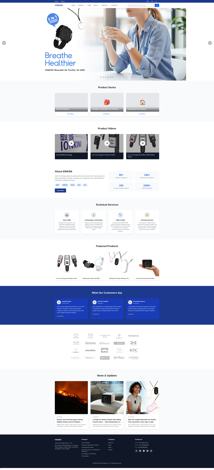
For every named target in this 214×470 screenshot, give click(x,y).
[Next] (210, 43)
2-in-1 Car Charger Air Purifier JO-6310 (103, 155)
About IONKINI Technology (64, 155)
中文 (152, 1)
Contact (110, 449)
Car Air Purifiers (86, 442)
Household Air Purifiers (88, 447)
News (95, 5)
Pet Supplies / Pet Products (89, 453)
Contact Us (114, 5)
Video (89, 5)
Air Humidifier (85, 456)
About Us (104, 5)
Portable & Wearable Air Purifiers (90, 445)
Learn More (60, 190)
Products (80, 5)
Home (73, 5)
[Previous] (4, 43)
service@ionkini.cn (144, 442)
